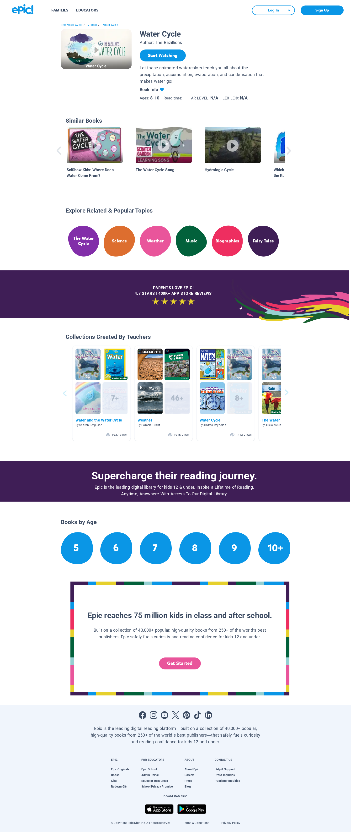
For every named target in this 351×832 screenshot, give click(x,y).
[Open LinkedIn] (208, 715)
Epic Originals (120, 769)
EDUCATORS (87, 10)
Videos (92, 25)
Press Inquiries (225, 775)
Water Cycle (110, 25)
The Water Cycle (71, 25)
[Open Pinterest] (186, 715)
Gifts (114, 781)
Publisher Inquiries (227, 781)
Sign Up (322, 10)
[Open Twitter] (175, 715)
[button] (101, 393)
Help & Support (225, 769)
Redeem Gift (119, 786)
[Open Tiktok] (197, 715)
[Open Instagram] (153, 715)
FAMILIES (59, 10)
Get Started (179, 663)
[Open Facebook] (142, 715)
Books (115, 775)
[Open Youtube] (164, 715)
